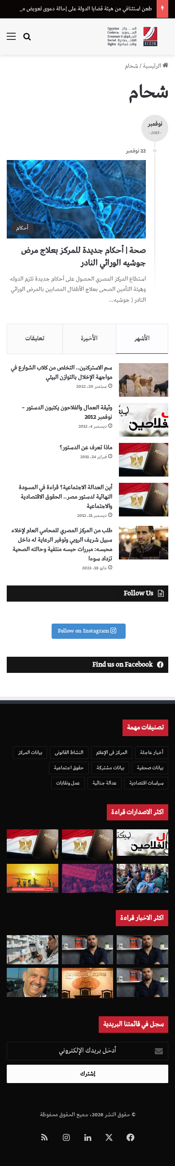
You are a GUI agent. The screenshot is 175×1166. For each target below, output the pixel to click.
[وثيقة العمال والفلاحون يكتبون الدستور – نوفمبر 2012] (143, 420)
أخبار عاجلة (151, 752)
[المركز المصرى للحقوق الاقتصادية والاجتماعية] (132, 36)
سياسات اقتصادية (146, 783)
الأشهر (142, 338)
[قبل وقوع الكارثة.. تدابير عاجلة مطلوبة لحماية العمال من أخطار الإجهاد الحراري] (32, 878)
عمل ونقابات (68, 783)
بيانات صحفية (150, 767)
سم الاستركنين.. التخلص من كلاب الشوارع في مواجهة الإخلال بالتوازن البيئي (61, 372)
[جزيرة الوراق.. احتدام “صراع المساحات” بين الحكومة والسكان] (88, 878)
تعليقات (34, 338)
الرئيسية (152, 66)
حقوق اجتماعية (69, 767)
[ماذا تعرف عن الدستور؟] (143, 460)
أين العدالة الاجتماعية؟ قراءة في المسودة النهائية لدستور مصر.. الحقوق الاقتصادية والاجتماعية (65, 497)
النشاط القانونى (69, 752)
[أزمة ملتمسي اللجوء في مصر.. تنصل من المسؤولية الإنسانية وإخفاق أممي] (142, 878)
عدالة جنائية (104, 783)
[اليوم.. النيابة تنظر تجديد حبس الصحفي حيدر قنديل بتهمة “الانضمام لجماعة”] (142, 982)
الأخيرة (89, 338)
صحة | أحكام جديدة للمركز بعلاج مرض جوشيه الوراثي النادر (83, 257)
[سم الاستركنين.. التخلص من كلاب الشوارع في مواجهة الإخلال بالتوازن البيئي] (143, 380)
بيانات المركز (30, 752)
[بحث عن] (26, 40)
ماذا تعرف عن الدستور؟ (86, 447)
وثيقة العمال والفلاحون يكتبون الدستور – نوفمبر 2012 (67, 412)
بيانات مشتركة (110, 767)
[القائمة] (11, 40)
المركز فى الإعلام (111, 752)
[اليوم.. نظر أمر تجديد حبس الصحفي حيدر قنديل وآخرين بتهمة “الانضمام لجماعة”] (142, 949)
